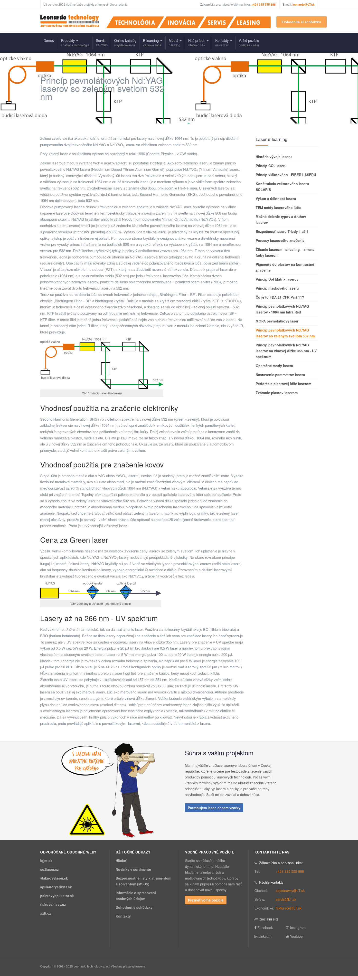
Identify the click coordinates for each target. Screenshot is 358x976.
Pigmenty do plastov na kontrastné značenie (285, 267)
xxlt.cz (45, 913)
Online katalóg (125, 42)
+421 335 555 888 (290, 871)
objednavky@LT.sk (290, 890)
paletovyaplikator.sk (57, 895)
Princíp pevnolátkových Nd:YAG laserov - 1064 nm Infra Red (282, 309)
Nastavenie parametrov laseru (280, 374)
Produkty (75, 42)
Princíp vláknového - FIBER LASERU (286, 174)
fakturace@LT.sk (288, 908)
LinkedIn (265, 936)
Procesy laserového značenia (280, 240)
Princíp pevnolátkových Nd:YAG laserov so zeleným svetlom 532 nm (285, 333)
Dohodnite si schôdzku (301, 21)
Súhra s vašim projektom (219, 752)
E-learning (152, 42)
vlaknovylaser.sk (54, 878)
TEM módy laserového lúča (278, 207)
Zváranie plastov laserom (277, 392)
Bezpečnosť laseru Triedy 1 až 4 (282, 231)
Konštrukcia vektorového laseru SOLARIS (282, 186)
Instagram (298, 927)
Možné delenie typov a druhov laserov (281, 219)
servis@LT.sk (286, 899)
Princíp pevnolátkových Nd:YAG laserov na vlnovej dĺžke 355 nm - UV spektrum (286, 350)
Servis (102, 42)
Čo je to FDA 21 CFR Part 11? (280, 297)
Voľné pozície (249, 42)
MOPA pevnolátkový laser (277, 321)
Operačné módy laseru (274, 365)
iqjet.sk (46, 860)
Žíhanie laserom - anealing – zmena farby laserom (285, 252)
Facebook (265, 927)
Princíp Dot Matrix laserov (277, 279)
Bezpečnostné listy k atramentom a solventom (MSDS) (143, 881)
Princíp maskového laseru (277, 288)
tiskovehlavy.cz (53, 904)
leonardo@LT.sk (303, 4)
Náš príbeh (197, 42)
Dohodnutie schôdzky (134, 907)
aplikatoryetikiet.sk (56, 886)
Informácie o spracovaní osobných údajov (136, 895)
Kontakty (222, 42)
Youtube (296, 936)
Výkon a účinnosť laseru (276, 198)
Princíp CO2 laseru (271, 165)
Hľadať (121, 860)
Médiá (174, 42)
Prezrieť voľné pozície (206, 900)
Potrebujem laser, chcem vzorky (214, 807)
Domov (49, 40)
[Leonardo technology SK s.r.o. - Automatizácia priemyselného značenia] (69, 21)
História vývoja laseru (274, 156)
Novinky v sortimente (133, 869)
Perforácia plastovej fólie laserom (283, 383)
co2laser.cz (49, 869)
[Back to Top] (346, 936)
